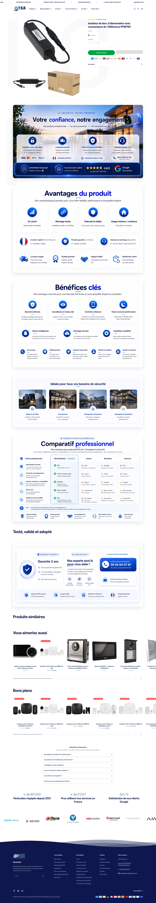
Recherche (57, 877)
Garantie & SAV (80, 874)
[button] (129, 52)
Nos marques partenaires (61, 874)
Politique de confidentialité (84, 877)
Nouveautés (57, 868)
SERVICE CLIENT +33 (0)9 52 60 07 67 (54, 2)
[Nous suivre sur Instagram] (18, 891)
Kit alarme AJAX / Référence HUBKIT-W (130, 724)
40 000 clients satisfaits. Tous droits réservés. (48, 896)
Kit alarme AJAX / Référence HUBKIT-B (78, 724)
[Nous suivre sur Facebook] (14, 891)
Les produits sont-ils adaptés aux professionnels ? (58, 759)
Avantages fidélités (59, 865)
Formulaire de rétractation (83, 883)
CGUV (78, 859)
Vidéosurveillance (45, 8)
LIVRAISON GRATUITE (84, 2)
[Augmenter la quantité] (98, 43)
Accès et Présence (70, 8)
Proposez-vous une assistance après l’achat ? (57, 781)
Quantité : (91, 39)
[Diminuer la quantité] (90, 43)
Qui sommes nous (81, 862)
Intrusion (57, 8)
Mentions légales (81, 865)
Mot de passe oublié (59, 862)
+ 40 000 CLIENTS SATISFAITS (112, 2)
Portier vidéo (95, 8)
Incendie (83, 8)
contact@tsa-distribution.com (128, 873)
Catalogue (32, 8)
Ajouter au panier (101, 52)
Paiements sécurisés (82, 871)
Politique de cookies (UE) (83, 880)
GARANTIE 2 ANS (139, 2)
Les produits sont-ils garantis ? (53, 775)
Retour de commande (60, 871)
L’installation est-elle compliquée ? (54, 765)
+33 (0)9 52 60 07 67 (124, 869)
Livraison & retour (81, 868)
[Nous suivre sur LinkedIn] (22, 891)
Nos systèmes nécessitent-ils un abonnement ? (57, 754)
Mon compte (57, 859)
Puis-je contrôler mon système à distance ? (56, 770)
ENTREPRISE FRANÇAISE (23, 2)
